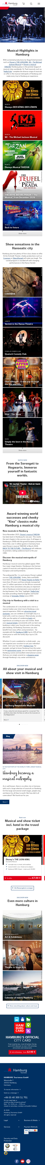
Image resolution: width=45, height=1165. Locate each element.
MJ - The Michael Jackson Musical (22, 125)
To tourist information (11, 1089)
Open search (31, 3)
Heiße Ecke (8, 71)
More (22, 769)
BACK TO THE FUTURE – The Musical (17, 548)
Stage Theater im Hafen (30, 580)
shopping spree (33, 655)
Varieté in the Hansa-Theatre (22, 312)
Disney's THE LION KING (19, 62)
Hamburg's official (22, 1045)
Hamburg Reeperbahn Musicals (22, 700)
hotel (30, 618)
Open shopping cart (23, 3)
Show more (22, 233)
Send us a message (10, 1093)
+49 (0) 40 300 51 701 (16, 1097)
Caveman (7, 258)
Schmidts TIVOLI (18, 596)
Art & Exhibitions (22, 925)
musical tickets (12, 623)
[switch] (15, 1149)
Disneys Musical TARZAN (22, 155)
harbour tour (28, 646)
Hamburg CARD (22, 632)
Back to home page (22, 1070)
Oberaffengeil (18, 258)
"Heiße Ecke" (34, 591)
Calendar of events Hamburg (22, 986)
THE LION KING (15, 577)
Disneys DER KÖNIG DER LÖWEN (22, 95)
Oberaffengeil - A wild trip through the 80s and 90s (22, 372)
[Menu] (19, 1144)
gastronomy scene (14, 650)
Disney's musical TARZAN (30, 534)
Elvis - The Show (22, 402)
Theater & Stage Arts (22, 955)
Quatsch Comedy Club (22, 342)
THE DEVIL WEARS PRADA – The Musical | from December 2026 (22, 185)
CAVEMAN (22, 282)
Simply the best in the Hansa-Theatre (22, 432)
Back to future (22, 216)
